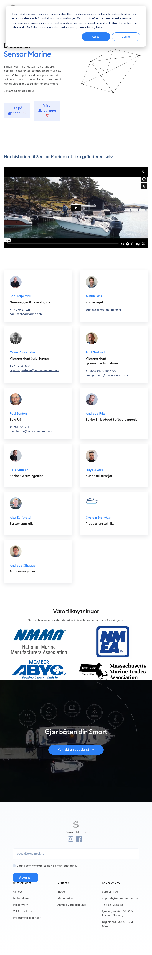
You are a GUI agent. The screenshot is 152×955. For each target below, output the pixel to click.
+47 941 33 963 (20, 366)
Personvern (20, 904)
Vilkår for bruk (22, 911)
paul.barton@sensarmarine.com (31, 431)
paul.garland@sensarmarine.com (107, 375)
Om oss (18, 891)
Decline (126, 36)
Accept (96, 36)
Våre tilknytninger (46, 108)
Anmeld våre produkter (72, 904)
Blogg (61, 891)
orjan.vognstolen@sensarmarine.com (34, 370)
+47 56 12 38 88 (112, 904)
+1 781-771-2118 (20, 427)
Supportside (110, 891)
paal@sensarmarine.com (26, 313)
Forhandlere (21, 898)
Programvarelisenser (27, 917)
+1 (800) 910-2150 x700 (101, 370)
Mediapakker (66, 898)
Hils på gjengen (15, 110)
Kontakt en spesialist (73, 750)
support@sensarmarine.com (120, 898)
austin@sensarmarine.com (103, 309)
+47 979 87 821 (20, 309)
